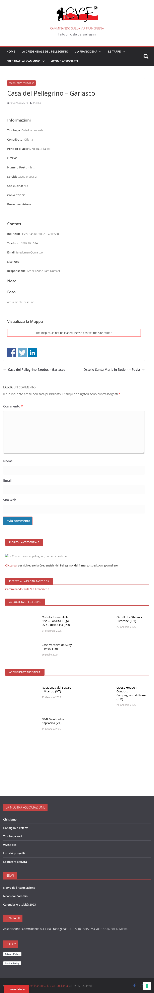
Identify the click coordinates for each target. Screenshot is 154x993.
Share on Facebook (11, 352)
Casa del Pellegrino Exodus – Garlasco (36, 369)
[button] (99, 51)
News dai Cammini (15, 896)
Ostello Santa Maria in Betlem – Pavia (111, 369)
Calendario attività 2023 (19, 904)
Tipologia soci (12, 836)
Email (7, 480)
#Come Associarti (64, 61)
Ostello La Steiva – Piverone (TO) (129, 619)
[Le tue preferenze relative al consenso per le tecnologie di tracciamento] (147, 986)
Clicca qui (11, 565)
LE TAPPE (114, 51)
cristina (37, 102)
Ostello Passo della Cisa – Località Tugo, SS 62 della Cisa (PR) (56, 621)
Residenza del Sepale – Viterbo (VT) (56, 689)
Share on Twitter (22, 352)
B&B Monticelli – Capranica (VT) (53, 721)
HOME (10, 51)
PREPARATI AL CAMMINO (23, 61)
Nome (8, 461)
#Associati (10, 845)
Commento (13, 406)
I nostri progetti (14, 853)
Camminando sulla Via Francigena (77, 28)
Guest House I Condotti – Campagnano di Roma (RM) (131, 693)
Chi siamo (10, 819)
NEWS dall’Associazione (19, 888)
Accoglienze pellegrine (21, 83)
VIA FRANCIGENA (86, 51)
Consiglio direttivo (15, 828)
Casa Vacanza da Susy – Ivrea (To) (57, 647)
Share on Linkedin (32, 352)
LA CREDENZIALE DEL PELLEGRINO (44, 51)
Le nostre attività (15, 862)
